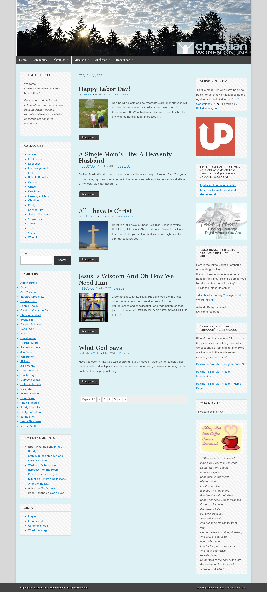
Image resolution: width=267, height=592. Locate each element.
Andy (23, 287)
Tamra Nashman (30, 421)
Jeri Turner (27, 356)
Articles (32, 154)
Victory (32, 232)
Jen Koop (26, 352)
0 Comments (123, 94)
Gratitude (34, 191)
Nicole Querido (89, 216)
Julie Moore (88, 287)
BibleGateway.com (207, 108)
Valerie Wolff (28, 425)
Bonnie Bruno (28, 301)
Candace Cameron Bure (35, 310)
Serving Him (35, 209)
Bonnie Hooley (29, 305)
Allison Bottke (28, 282)
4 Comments (119, 287)
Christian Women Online (52, 587)
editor (23, 333)
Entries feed (35, 521)
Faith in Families (38, 177)
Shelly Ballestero (30, 412)
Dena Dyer (27, 328)
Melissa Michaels (30, 384)
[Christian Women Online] (133, 28)
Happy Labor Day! (104, 88)
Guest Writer (88, 166)
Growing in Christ (38, 196)
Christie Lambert (30, 315)
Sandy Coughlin (30, 407)
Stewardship (35, 219)
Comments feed (38, 525)
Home (23, 60)
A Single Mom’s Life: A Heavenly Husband (125, 157)
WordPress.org (37, 530)
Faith (31, 172)
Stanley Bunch (37, 455)
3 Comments (123, 166)
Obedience (35, 200)
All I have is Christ (105, 211)
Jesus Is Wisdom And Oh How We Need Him (126, 279)
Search (24, 253)
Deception (34, 163)
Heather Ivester (29, 342)
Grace (32, 186)
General (33, 182)
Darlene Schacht (30, 324)
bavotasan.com (238, 587)
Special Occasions (39, 214)
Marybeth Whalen (91, 353)
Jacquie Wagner (30, 347)
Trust (31, 228)
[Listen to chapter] (218, 103)
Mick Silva (26, 389)
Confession (35, 159)
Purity (31, 205)
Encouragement (38, 168)
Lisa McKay (27, 375)
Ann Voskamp (28, 291)
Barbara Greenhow (32, 296)
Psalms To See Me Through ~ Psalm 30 (220, 364)
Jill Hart (25, 361)
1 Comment (123, 353)
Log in (32, 516)
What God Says (100, 347)
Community (40, 60)
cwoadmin (87, 94)
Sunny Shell (27, 416)
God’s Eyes (48, 488)
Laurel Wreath (29, 370)
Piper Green (27, 398)
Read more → (89, 137)
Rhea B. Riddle (29, 402)
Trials (31, 223)
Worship (33, 237)
